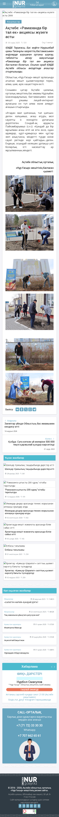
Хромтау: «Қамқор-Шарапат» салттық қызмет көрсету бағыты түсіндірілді (29, 571)
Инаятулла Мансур (13, 628)
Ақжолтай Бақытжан (14, 640)
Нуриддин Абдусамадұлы (16, 653)
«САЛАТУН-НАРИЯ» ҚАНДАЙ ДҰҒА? (21, 602)
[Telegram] (34, 409)
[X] (26, 409)
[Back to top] (50, 808)
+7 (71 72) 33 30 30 (29, 725)
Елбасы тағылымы (14, 550)
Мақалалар (8, 599)
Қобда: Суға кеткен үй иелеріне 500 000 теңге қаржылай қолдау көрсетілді (31, 443)
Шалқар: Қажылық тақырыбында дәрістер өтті (29, 469)
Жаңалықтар (13, 21)
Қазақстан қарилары (12, 624)
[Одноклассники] (21, 409)
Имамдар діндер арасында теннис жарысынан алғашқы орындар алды (29, 512)
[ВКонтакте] (17, 409)
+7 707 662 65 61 (29, 735)
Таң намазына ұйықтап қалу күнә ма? (21, 615)
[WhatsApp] (30, 409)
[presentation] (52, 667)
